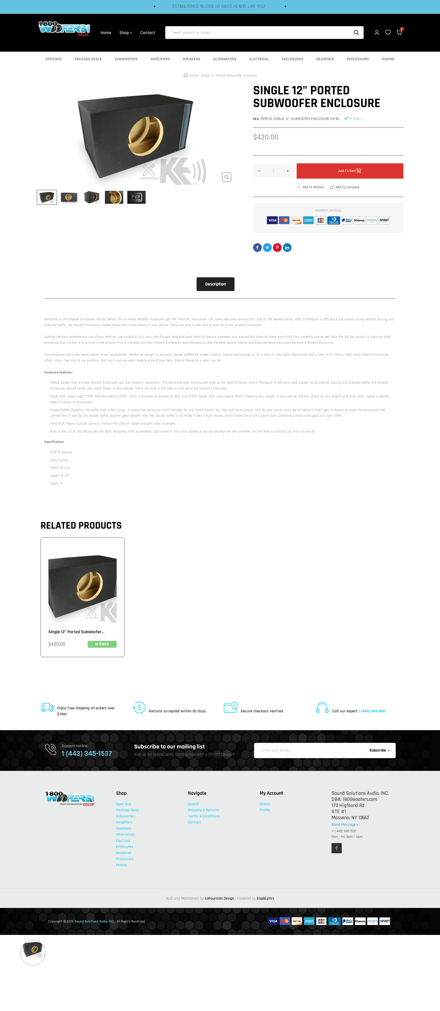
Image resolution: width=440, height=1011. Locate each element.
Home (193, 75)
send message (344, 824)
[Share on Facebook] (257, 247)
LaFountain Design (219, 898)
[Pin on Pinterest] (277, 247)
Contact (194, 822)
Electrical (259, 59)
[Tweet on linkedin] (287, 247)
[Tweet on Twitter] (267, 247)
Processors (358, 59)
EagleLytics (265, 898)
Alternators (225, 59)
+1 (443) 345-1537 (344, 831)
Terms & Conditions (204, 816)
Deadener (325, 59)
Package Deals (88, 59)
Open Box (53, 59)
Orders (265, 804)
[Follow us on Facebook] (337, 848)
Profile (265, 810)
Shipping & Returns (203, 810)
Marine (388, 59)
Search (193, 804)
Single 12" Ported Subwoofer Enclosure (74, 632)
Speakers (191, 59)
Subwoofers (126, 59)
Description (215, 284)
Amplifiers (160, 59)
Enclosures (293, 59)
